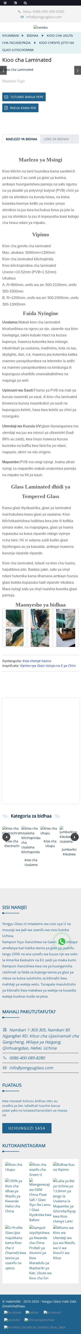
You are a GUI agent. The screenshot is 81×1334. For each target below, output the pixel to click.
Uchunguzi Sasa (26, 1128)
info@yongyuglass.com (44, 17)
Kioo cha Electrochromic (11, 843)
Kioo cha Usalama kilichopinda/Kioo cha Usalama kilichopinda (31, 862)
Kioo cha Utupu (50, 843)
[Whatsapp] (62, 941)
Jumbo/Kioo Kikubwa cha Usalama (69, 851)
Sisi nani (14, 907)
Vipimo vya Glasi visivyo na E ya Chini (48, 665)
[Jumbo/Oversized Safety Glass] (69, 835)
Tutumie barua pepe (26, 97)
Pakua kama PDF (23, 108)
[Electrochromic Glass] (11, 830)
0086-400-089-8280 (27, 1058)
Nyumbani (10, 35)
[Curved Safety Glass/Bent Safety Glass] (30, 840)
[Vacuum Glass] (50, 830)
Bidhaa (32, 35)
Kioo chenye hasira (36, 661)
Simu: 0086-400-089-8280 (43, 11)
